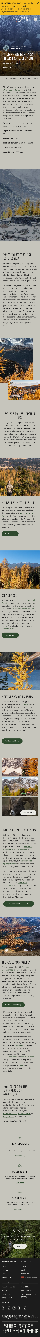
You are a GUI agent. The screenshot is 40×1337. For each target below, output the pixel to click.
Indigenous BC (7, 1298)
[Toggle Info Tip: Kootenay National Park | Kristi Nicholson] (3, 73)
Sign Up (20, 1246)
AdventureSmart (10, 1057)
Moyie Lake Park (8, 629)
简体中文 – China (31, 1277)
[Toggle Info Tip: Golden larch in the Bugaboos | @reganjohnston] (3, 341)
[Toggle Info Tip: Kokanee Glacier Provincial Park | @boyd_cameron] (3, 687)
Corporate (25, 1274)
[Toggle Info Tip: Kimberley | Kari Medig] (11, 382)
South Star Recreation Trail (23, 608)
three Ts (21, 1065)
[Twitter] (14, 68)
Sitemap (5, 1270)
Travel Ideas (13, 78)
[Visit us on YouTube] (3, 1308)
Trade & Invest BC (8, 1287)
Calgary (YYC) (8, 1116)
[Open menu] (35, 19)
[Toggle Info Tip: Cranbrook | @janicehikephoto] (3, 585)
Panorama (25, 874)
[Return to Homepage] (20, 19)
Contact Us (6, 1266)
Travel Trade (25, 1266)
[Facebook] (11, 68)
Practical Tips (26, 1290)
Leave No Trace (27, 1057)
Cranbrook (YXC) (10, 1113)
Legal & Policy (7, 1277)
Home (5, 78)
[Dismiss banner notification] (38, 3)
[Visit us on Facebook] (19, 1308)
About (4, 1274)
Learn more (24, 12)
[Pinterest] (18, 68)
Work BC (5, 1290)
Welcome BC (6, 1294)
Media (23, 1270)
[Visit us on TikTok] (24, 1308)
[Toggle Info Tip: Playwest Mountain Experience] (3, 952)
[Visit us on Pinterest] (14, 1308)
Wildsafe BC (20, 1045)
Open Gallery (29, 813)
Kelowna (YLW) (24, 1113)
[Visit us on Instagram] (8, 1308)
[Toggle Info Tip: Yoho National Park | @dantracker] (3, 237)
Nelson (26, 704)
